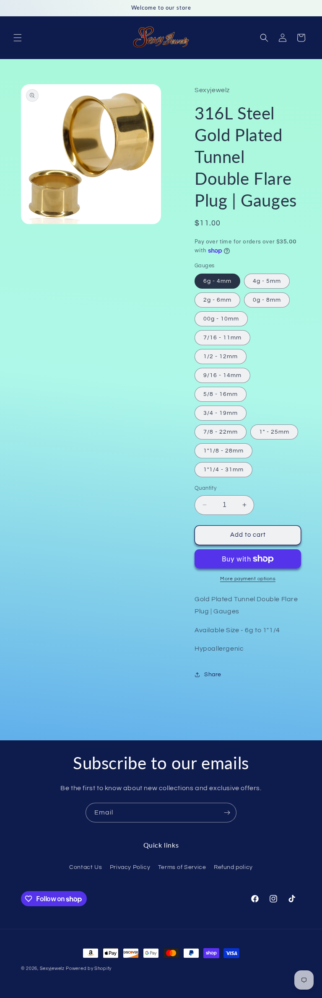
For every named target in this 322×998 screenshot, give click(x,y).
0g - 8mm (267, 300)
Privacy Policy (130, 867)
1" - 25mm (274, 432)
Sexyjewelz (52, 968)
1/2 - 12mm (220, 356)
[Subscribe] (227, 812)
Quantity (205, 488)
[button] (17, 37)
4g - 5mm (267, 281)
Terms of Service (182, 867)
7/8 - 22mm (220, 432)
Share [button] (212, 674)
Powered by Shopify (89, 968)
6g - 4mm (217, 281)
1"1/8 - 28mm (223, 451)
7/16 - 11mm (222, 338)
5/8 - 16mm (220, 394)
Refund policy (233, 867)
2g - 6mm (217, 300)
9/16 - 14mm (222, 375)
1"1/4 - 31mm (223, 470)
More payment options (247, 579)
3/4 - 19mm (220, 413)
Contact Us (85, 867)
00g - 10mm (221, 319)
